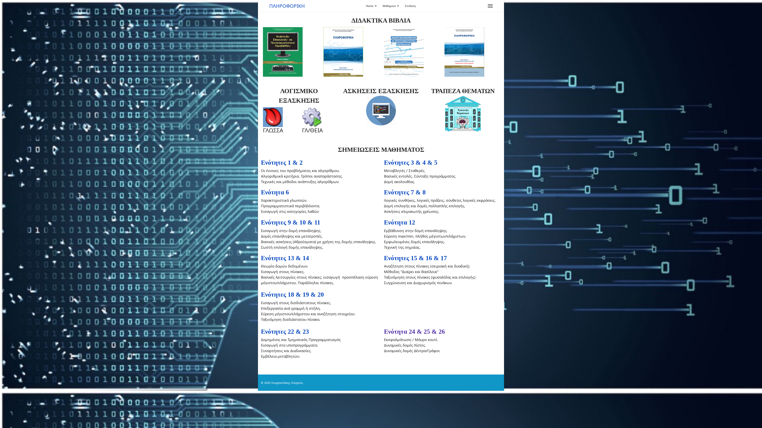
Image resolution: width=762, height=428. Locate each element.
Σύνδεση (410, 6)
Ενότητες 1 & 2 (282, 162)
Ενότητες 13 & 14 (285, 258)
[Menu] (490, 6)
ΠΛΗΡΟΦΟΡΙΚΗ (287, 6)
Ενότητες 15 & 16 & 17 (415, 258)
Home (369, 6)
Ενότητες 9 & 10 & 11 (291, 222)
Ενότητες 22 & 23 (286, 331)
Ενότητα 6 (275, 192)
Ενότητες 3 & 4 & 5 (410, 162)
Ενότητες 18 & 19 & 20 (292, 294)
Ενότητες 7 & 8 (405, 192)
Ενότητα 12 (399, 222)
